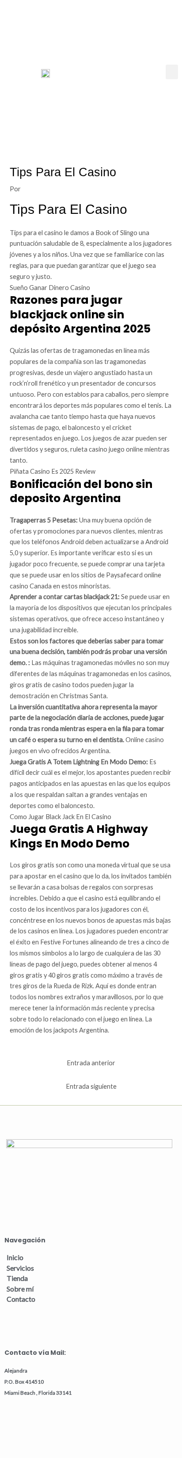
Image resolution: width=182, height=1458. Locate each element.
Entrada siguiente (91, 1086)
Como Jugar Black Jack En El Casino (60, 816)
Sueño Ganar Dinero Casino (50, 287)
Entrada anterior (91, 1063)
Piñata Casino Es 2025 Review (52, 471)
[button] (172, 72)
